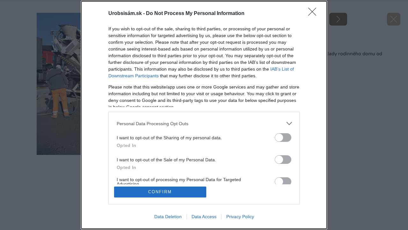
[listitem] (204, 123)
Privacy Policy (240, 216)
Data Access (204, 216)
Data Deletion (168, 216)
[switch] (283, 137)
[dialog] (204, 115)
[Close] (314, 14)
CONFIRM (160, 191)
